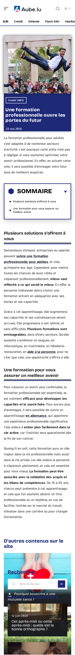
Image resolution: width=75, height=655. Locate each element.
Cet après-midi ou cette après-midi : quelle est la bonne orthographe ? (33, 625)
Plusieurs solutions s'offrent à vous (34, 201)
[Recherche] (57, 9)
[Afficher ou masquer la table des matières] (59, 191)
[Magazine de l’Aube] (27, 8)
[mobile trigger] (7, 8)
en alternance (36, 416)
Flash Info (16, 100)
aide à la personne (41, 352)
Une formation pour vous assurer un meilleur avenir (35, 210)
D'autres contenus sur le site (33, 543)
